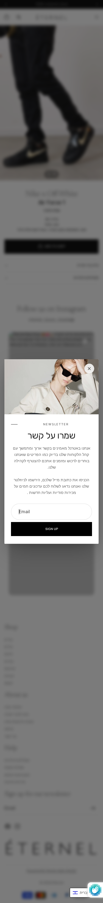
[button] (83, 892)
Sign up (51, 529)
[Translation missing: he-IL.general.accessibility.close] (89, 369)
